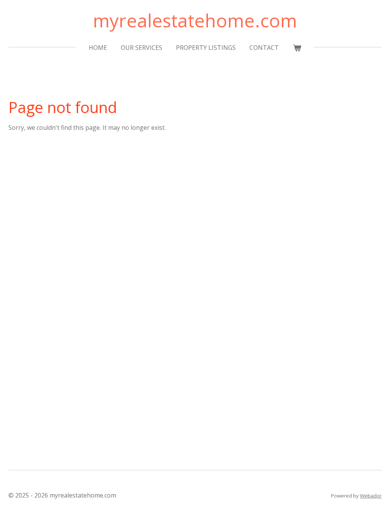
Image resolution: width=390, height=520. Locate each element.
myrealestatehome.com (195, 20)
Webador (371, 495)
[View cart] (297, 47)
